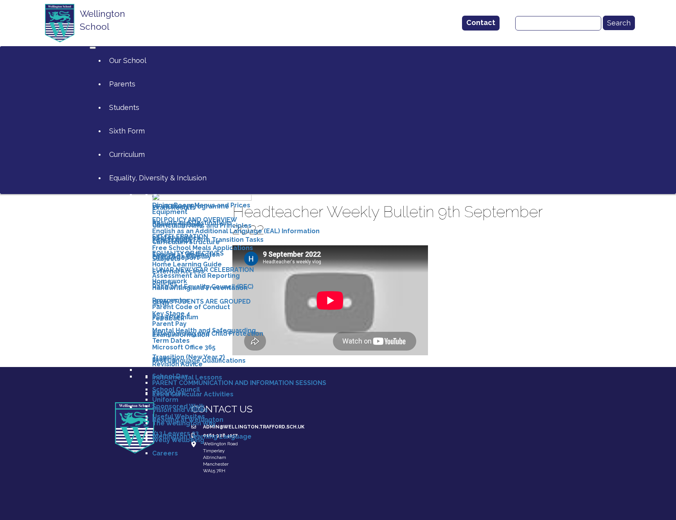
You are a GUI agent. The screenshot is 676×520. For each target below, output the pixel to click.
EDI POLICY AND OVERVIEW (194, 219)
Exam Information (180, 334)
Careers (165, 453)
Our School (127, 60)
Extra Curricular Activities (193, 394)
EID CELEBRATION (180, 236)
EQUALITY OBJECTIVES (188, 253)
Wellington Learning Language (202, 436)
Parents (122, 84)
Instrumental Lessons (187, 377)
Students (124, 107)
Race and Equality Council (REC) (203, 286)
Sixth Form (127, 131)
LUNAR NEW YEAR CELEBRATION (203, 269)
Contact (480, 22)
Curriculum (127, 154)
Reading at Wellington (187, 419)
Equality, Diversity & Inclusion (158, 178)
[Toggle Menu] (93, 48)
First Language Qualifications (199, 360)
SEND (160, 303)
